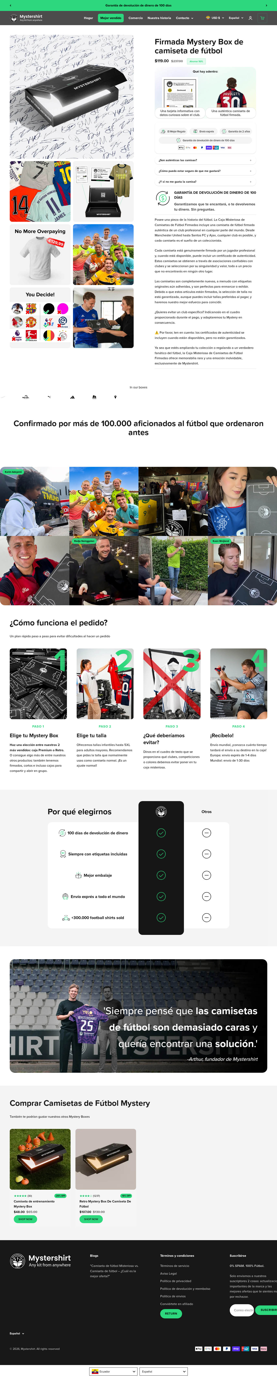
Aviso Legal (168, 1273)
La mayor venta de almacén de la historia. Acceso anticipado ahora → (138, 5)
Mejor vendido (110, 18)
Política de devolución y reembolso (185, 1288)
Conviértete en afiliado (176, 1304)
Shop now (25, 1219)
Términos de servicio (174, 1265)
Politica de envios (173, 1296)
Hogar (88, 18)
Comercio (136, 18)
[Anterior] (10, 5)
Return (171, 1314)
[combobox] (113, 1371)
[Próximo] (266, 5)
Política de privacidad (175, 1281)
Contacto (182, 18)
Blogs (94, 1255)
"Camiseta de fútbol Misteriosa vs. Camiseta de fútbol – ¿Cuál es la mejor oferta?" (114, 1270)
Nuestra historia (159, 18)
